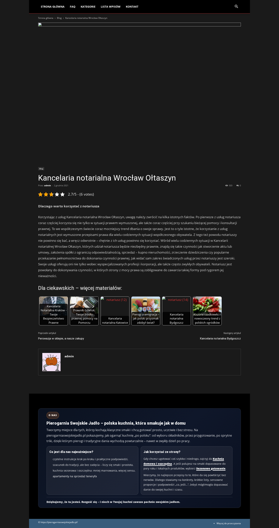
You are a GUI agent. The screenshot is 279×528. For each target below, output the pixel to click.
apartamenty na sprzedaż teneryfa (75, 476)
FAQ (72, 6)
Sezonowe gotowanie (210, 468)
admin (47, 185)
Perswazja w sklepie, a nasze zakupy (61, 338)
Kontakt (132, 6)
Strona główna (45, 18)
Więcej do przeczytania (229, 523)
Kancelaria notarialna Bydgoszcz (220, 338)
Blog (59, 18)
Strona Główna (53, 6)
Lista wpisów (111, 6)
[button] (236, 7)
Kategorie (88, 6)
